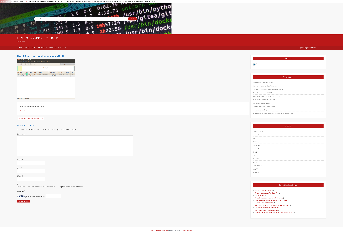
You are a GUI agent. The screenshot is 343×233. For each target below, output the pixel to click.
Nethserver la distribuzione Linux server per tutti (266, 96)
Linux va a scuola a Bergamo (261, 110)
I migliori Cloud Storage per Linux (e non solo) (140, 1)
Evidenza (255, 145)
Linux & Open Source (37, 38)
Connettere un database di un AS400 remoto (265, 86)
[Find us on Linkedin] (254, 64)
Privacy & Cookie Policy (57, 47)
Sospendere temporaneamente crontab (264, 106)
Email (19, 168)
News (254, 152)
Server (255, 159)
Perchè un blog (30, 47)
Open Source (256, 155)
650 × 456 (23, 111)
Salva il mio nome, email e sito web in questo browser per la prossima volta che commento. (50, 187)
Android (255, 135)
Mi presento (42, 47)
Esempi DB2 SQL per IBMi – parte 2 (263, 82)
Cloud (254, 142)
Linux (254, 148)
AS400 (255, 138)
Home (20, 47)
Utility (254, 169)
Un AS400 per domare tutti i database (78, 1)
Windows (255, 172)
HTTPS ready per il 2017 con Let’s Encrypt (265, 100)
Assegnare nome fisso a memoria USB (32, 118)
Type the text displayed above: (35, 196)
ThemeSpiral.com (187, 230)
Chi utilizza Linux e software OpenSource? (107, 1)
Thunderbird (256, 166)
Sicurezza (255, 162)
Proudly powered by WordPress (159, 230)
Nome (20, 160)
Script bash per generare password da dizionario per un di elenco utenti (273, 113)
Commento (22, 134)
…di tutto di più (257, 131)
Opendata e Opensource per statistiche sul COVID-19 (45, 1)
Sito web (20, 176)
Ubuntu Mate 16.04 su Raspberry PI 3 (263, 103)
